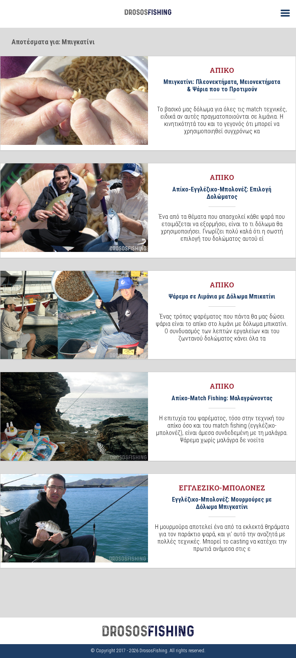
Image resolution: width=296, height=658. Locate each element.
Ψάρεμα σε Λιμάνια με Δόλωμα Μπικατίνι (221, 296)
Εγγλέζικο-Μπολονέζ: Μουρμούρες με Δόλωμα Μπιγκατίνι (222, 503)
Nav (282, 12)
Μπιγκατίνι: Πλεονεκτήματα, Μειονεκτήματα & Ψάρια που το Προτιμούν (221, 85)
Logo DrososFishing (148, 12)
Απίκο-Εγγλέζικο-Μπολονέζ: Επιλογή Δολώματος (221, 193)
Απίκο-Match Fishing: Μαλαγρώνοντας (222, 398)
